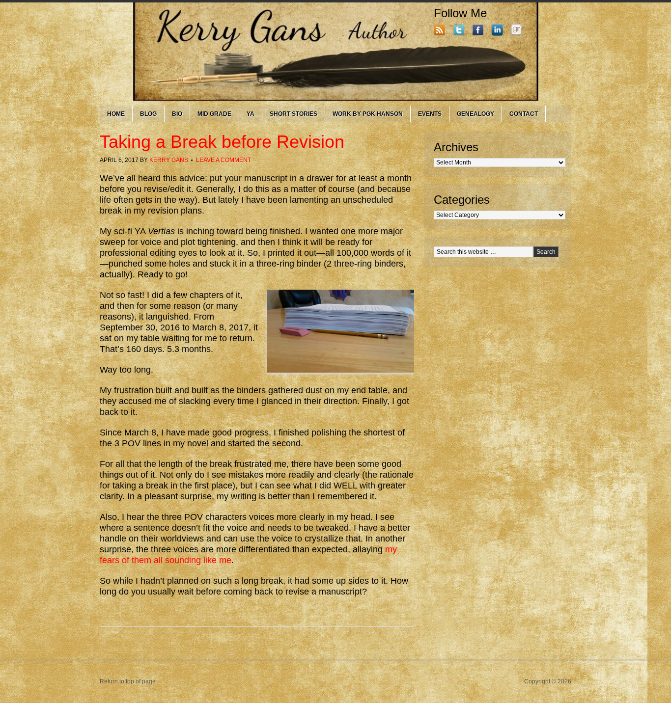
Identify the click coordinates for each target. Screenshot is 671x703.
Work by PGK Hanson (368, 113)
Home (116, 113)
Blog (148, 113)
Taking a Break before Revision (222, 142)
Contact (523, 113)
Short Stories (293, 113)
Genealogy (475, 113)
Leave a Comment (223, 160)
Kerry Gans (168, 160)
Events (430, 113)
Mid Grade (214, 113)
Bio (177, 113)
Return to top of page (128, 681)
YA (250, 113)
